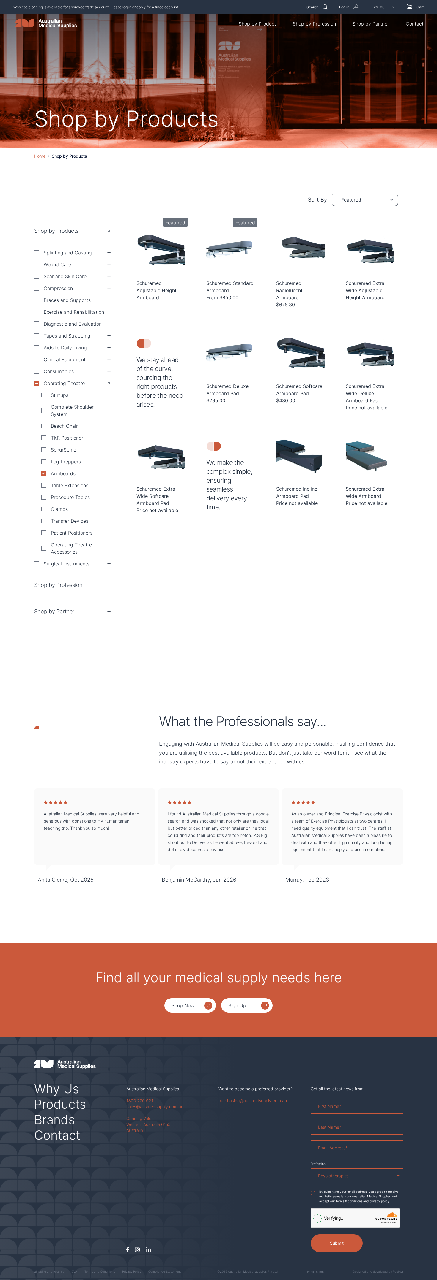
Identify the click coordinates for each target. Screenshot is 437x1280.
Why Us (56, 1088)
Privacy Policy (131, 1271)
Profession (318, 1163)
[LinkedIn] (148, 1249)
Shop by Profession (314, 24)
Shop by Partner (371, 24)
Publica (398, 1271)
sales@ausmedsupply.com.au (154, 1106)
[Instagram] (137, 1249)
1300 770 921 (139, 1100)
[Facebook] (127, 1249)
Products (60, 1104)
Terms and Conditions (99, 1271)
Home (39, 156)
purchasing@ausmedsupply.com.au (252, 1100)
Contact (415, 24)
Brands (54, 1119)
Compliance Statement (164, 1271)
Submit (337, 1243)
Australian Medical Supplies (152, 1088)
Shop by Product (257, 24)
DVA (74, 1271)
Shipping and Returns (49, 1271)
